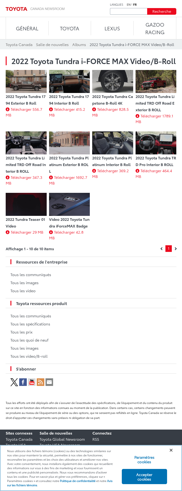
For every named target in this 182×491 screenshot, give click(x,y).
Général (27, 28)
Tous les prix (21, 331)
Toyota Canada (19, 439)
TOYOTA (69, 28)
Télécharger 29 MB (27, 232)
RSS (95, 439)
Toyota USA (16, 444)
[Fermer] (171, 450)
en (129, 4)
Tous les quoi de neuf (29, 340)
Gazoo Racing (154, 28)
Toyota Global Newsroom (62, 439)
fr (135, 4)
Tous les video (23, 290)
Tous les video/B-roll (29, 356)
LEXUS (112, 28)
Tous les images (24, 282)
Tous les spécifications (30, 323)
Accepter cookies (144, 477)
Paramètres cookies (144, 459)
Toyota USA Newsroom (60, 444)
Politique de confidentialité (78, 481)
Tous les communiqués (30, 274)
